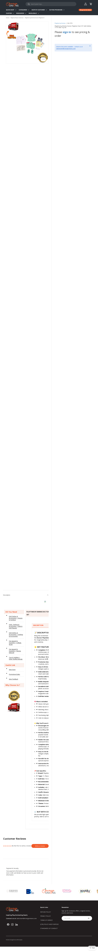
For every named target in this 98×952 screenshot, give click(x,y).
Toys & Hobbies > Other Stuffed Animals (15, 658)
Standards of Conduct (49, 928)
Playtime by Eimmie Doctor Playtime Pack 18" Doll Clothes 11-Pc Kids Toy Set (35, 17)
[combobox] (51, 4)
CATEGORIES (23, 10)
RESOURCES (20, 13)
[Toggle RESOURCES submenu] (25, 13)
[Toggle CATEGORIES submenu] (28, 10)
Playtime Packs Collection (17, 17)
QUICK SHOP (10, 10)
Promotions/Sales (14, 674)
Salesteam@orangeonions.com (66, 48)
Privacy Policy (45, 916)
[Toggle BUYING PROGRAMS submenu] (64, 10)
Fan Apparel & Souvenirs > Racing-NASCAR (15, 651)
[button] (91, 4)
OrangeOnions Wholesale (16, 939)
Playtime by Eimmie (60, 23)
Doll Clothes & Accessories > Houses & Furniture (15, 618)
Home (7, 17)
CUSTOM (9, 13)
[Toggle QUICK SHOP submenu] (16, 10)
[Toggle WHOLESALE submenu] (38, 13)
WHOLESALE (33, 13)
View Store (12, 669)
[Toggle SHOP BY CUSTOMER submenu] (46, 10)
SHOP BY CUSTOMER (38, 10)
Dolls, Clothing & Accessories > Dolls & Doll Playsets (15, 626)
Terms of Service (46, 920)
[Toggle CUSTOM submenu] (13, 13)
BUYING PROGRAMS (55, 10)
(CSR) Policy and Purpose (49, 924)
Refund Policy (45, 912)
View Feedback (13, 679)
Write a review (40, 846)
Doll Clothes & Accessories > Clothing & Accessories (16, 634)
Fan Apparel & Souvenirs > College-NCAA (15, 642)
